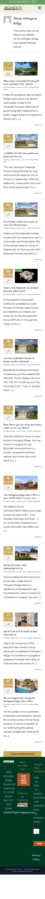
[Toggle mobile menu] (40, 7)
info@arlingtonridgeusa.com (19, 812)
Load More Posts (22, 754)
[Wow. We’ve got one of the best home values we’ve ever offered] (26, 413)
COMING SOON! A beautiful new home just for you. (20, 155)
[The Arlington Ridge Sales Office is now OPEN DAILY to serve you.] (26, 483)
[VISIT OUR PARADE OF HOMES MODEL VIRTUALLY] (26, 276)
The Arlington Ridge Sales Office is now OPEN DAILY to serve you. (21, 496)
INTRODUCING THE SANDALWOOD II (15, 567)
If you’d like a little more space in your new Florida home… (20, 223)
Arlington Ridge (10, 87)
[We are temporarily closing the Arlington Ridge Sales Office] (26, 686)
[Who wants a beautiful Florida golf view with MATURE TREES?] (26, 69)
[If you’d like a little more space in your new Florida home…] (26, 209)
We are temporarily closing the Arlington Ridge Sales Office (19, 700)
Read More (38, 125)
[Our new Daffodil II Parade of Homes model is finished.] (26, 346)
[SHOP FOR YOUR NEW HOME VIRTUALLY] (26, 619)
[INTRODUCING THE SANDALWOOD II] (26, 553)
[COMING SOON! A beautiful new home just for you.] (26, 141)
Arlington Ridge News (34, 228)
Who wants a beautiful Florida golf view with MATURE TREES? (21, 83)
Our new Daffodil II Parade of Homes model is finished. (18, 360)
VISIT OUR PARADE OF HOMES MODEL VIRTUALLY (20, 290)
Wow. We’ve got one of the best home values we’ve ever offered (22, 426)
